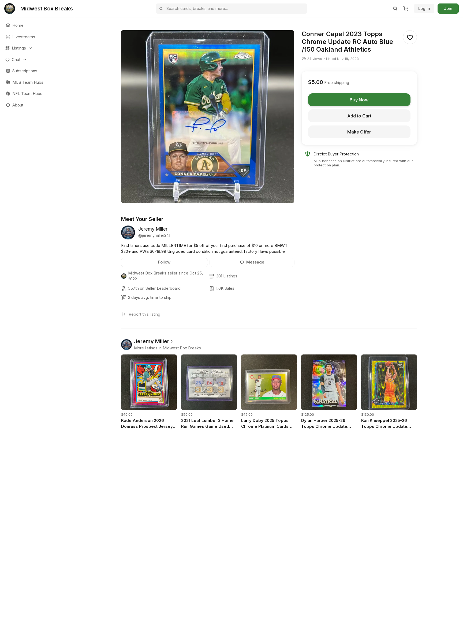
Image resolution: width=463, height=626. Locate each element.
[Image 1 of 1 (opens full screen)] (207, 116)
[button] (37, 48)
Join (448, 8)
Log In (424, 8)
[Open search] (395, 8)
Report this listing (144, 314)
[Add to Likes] (410, 37)
